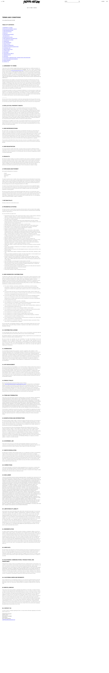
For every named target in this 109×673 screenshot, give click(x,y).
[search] (79, 1)
